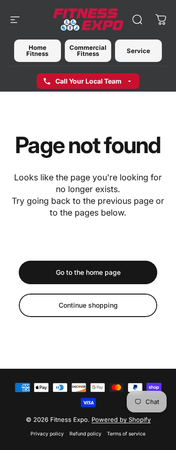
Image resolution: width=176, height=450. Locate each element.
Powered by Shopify (121, 419)
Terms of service (126, 434)
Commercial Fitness (88, 50)
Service (138, 50)
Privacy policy (47, 434)
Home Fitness (37, 50)
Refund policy (85, 434)
